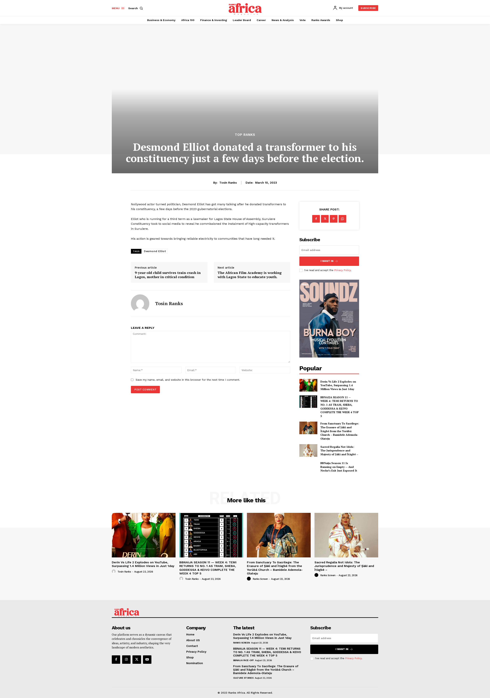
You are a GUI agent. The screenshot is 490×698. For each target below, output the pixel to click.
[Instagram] (126, 659)
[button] (136, 8)
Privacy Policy (342, 270)
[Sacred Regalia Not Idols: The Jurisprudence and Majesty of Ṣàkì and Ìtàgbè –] (308, 450)
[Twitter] (325, 219)
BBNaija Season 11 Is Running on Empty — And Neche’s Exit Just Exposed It (338, 466)
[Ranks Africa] (245, 7)
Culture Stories (243, 678)
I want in (327, 261)
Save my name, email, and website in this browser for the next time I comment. (188, 379)
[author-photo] (114, 571)
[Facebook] (316, 219)
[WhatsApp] (342, 219)
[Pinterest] (333, 219)
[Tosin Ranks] (140, 303)
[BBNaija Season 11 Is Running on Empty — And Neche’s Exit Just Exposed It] (308, 467)
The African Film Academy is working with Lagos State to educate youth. (250, 275)
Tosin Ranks (228, 182)
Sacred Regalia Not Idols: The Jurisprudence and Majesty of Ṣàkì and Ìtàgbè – (339, 450)
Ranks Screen (260, 578)
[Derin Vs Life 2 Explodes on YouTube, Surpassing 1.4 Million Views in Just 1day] (308, 385)
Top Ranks (245, 134)
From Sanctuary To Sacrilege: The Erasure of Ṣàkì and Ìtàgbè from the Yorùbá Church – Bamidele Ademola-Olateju (339, 431)
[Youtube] (147, 659)
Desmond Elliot (155, 251)
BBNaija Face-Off (243, 660)
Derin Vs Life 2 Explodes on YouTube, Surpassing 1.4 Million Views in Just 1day (338, 385)
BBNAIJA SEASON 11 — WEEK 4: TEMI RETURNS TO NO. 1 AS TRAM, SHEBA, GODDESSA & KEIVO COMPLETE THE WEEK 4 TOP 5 (339, 406)
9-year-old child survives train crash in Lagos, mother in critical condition (168, 275)
